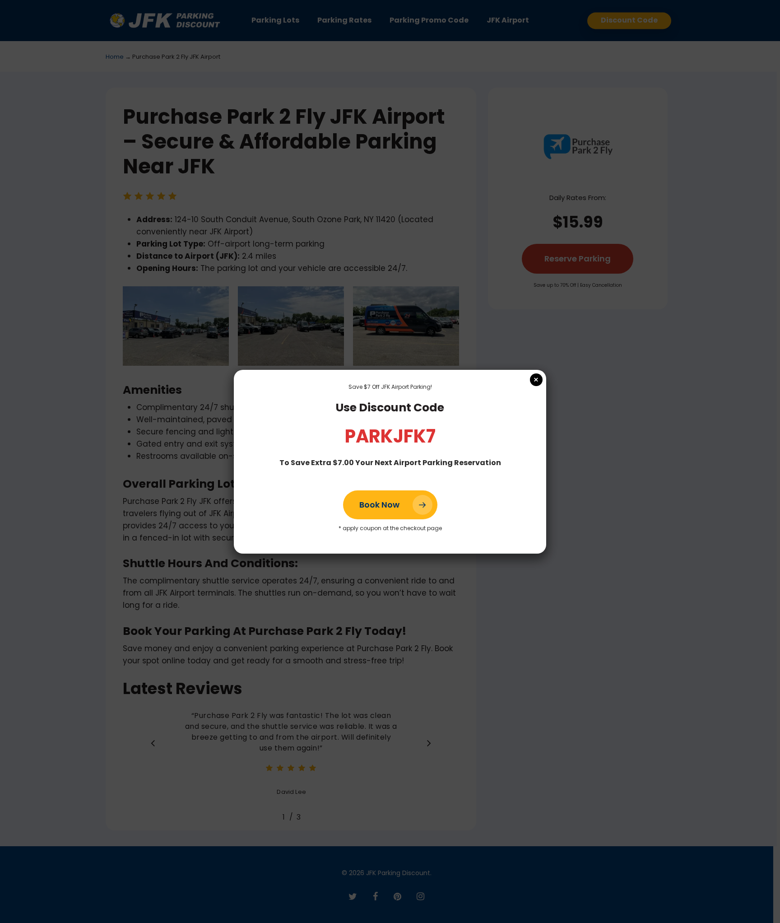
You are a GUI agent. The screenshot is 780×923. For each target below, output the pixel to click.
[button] (390, 504)
